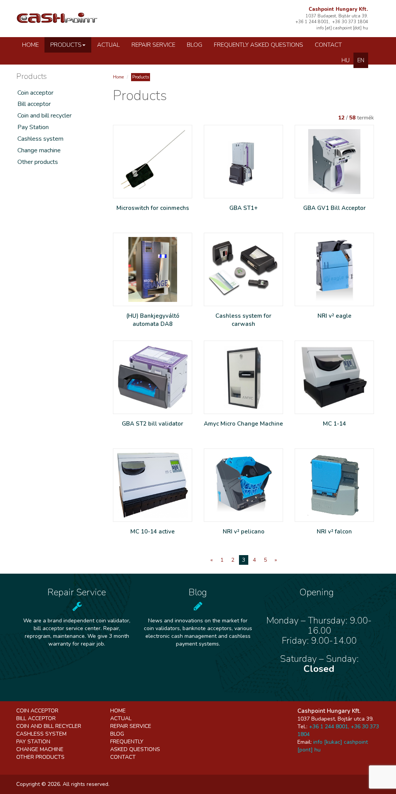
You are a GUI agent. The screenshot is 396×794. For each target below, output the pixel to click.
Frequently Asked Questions (258, 45)
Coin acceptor (35, 93)
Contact (328, 45)
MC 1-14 (334, 424)
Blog (194, 45)
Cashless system (40, 139)
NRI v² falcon (334, 531)
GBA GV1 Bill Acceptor (334, 208)
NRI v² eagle (334, 316)
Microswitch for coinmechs (152, 208)
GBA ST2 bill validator (152, 424)
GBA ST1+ (243, 208)
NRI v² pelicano (244, 531)
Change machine (39, 150)
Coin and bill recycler (44, 115)
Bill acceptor (34, 104)
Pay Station (33, 127)
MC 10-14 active (152, 531)
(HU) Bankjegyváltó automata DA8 (152, 320)
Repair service (153, 45)
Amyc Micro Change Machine (243, 424)
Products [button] (66, 45)
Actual (108, 45)
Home (30, 45)
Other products (37, 162)
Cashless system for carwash (243, 320)
